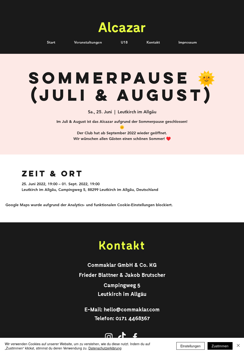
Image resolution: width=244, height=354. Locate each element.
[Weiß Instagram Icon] (109, 337)
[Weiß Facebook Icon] (135, 337)
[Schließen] (238, 346)
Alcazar (122, 26)
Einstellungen (190, 346)
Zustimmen (220, 346)
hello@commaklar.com (132, 309)
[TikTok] (122, 337)
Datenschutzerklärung (105, 348)
